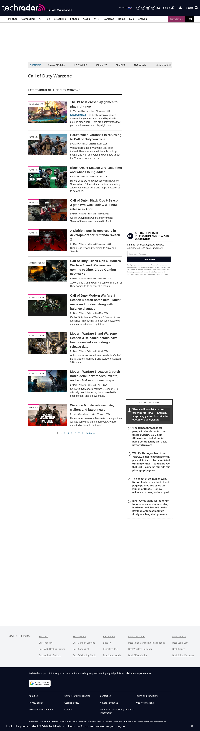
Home (121, 19)
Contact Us (105, 695)
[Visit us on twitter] (143, 8)
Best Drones (178, 648)
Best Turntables (136, 636)
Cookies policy (71, 702)
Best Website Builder (50, 655)
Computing (28, 19)
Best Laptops (79, 636)
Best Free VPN (46, 642)
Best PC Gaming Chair (84, 655)
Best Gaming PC (81, 648)
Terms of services (157, 265)
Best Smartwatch (112, 655)
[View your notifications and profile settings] (180, 8)
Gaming (33, 136)
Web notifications (145, 702)
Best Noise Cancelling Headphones (146, 642)
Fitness (74, 19)
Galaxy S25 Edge (56, 65)
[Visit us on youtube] (148, 8)
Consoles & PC (37, 263)
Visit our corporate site (138, 673)
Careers (68, 709)
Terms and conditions (147, 695)
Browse (142, 19)
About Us (33, 695)
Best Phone (109, 636)
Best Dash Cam (180, 642)
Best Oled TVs (110, 648)
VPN (96, 19)
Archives (90, 433)
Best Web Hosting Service (52, 648)
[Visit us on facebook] (138, 8)
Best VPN (43, 636)
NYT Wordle (140, 65)
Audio (86, 19)
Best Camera (179, 636)
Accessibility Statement (41, 709)
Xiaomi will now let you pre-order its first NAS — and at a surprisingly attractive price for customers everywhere (150, 414)
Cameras (108, 19)
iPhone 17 (101, 65)
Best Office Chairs (137, 655)
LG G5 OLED (80, 65)
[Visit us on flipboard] (153, 8)
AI (40, 19)
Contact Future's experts (77, 695)
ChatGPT (120, 65)
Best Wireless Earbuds (140, 648)
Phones (13, 19)
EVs (131, 19)
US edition (72, 726)
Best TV (107, 642)
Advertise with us (109, 702)
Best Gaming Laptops (84, 642)
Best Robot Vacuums (183, 655)
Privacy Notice (160, 267)
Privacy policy (36, 702)
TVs (47, 19)
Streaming (60, 19)
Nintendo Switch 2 (165, 65)
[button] (192, 7)
